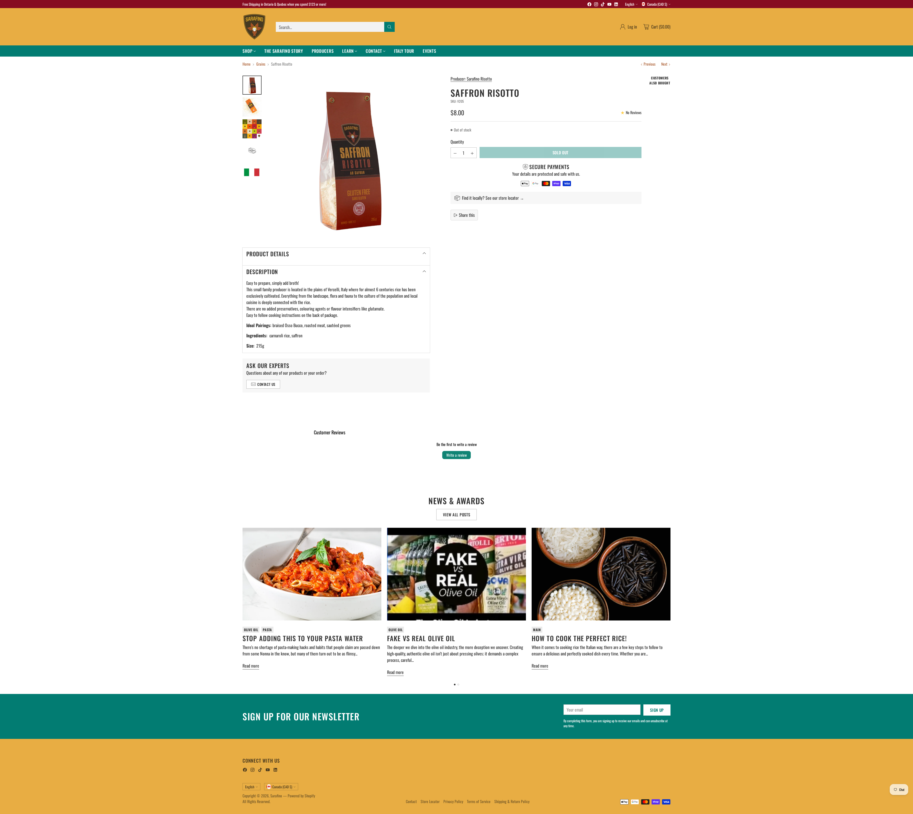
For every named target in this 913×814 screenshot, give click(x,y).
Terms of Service (478, 801)
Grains (260, 64)
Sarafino (276, 796)
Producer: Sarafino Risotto (471, 79)
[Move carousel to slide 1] (455, 684)
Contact (411, 801)
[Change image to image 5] (252, 172)
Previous (650, 64)
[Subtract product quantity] (455, 153)
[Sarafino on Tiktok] (602, 5)
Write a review (456, 455)
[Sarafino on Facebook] (589, 5)
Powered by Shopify (301, 796)
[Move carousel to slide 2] (458, 684)
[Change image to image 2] (252, 106)
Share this (467, 215)
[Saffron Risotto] (348, 157)
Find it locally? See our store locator (491, 198)
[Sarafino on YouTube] (609, 5)
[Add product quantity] (472, 153)
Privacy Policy (453, 801)
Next (664, 64)
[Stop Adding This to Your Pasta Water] (312, 574)
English (629, 4)
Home (247, 64)
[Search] (389, 27)
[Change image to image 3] (252, 128)
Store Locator (430, 801)
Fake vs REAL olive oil (421, 638)
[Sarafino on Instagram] (596, 5)
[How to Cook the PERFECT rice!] (601, 574)
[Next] (670, 602)
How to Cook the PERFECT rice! (579, 638)
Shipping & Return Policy (511, 801)
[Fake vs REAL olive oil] (456, 574)
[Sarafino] (254, 27)
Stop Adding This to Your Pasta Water (303, 638)
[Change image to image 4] (252, 150)
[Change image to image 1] (252, 85)
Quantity (457, 142)
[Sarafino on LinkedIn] (616, 5)
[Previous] (242, 602)
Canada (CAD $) (657, 4)
